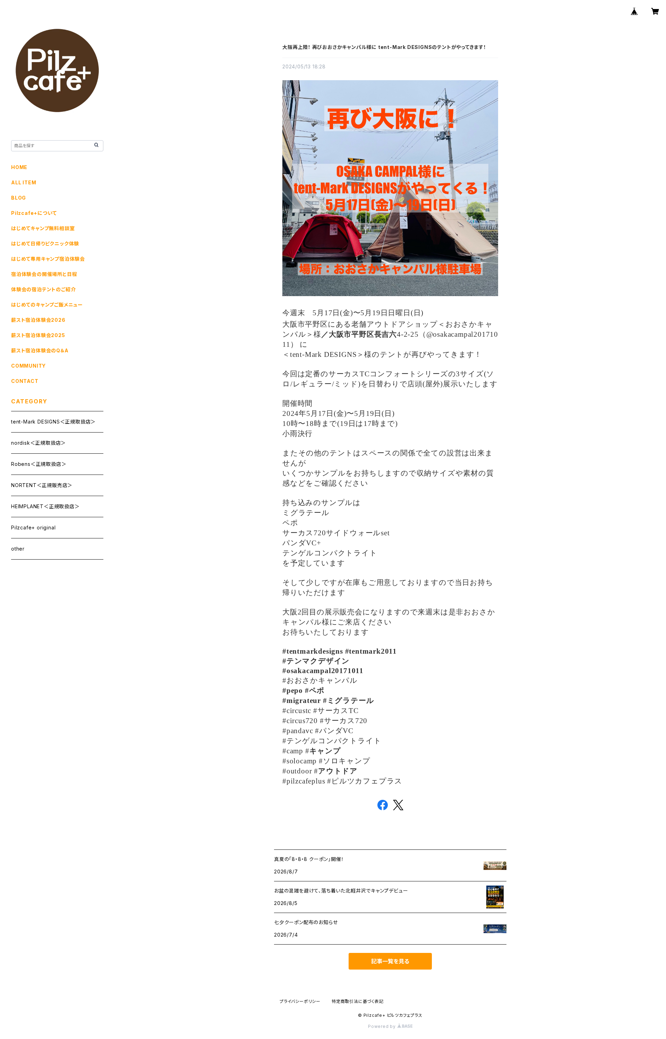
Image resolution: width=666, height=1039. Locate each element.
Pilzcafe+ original (33, 527)
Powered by (382, 1026)
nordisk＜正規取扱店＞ (38, 443)
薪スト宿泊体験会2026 (38, 320)
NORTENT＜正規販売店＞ (41, 485)
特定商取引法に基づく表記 (358, 1001)
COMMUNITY (28, 366)
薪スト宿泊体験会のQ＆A (40, 350)
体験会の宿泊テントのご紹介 (43, 289)
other (18, 549)
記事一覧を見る (390, 961)
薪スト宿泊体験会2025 (38, 335)
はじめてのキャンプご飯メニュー (47, 305)
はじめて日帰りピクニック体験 (45, 243)
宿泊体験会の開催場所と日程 (44, 274)
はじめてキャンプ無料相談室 (43, 228)
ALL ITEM (23, 182)
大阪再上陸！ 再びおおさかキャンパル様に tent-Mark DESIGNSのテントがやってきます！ (384, 47)
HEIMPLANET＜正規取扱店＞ (45, 506)
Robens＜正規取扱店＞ (38, 464)
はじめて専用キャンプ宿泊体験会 (48, 259)
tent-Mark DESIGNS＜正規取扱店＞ (53, 422)
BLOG (18, 198)
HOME (19, 167)
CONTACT (25, 381)
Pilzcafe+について (34, 213)
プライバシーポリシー (300, 1001)
